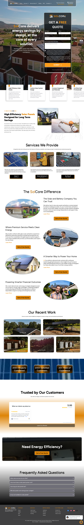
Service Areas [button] (33, 3)
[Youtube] (74, 510)
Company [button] (48, 3)
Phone (60, 31)
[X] (76, 510)
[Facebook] (68, 510)
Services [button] (26, 3)
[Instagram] (71, 510)
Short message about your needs (51, 41)
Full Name (47, 31)
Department (47, 35)
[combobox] (58, 38)
